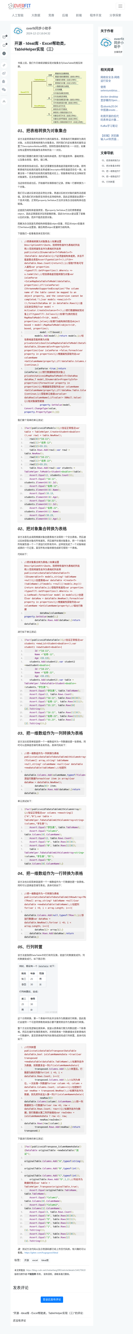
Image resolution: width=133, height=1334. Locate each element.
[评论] (4, 37)
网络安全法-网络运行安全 (110, 79)
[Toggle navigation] (120, 6)
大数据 (35, 15)
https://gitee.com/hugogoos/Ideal (41, 1252)
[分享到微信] (4, 89)
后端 (65, 15)
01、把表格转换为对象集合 (111, 160)
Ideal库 (45, 1260)
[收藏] (4, 45)
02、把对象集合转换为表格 (111, 166)
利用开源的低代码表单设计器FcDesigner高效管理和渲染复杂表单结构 (110, 118)
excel (35, 1260)
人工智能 (18, 15)
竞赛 (51, 15)
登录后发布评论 (52, 1299)
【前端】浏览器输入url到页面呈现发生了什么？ (110, 137)
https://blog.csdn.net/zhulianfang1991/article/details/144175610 (55, 1270)
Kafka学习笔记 (109, 126)
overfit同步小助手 (119, 42)
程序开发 (96, 15)
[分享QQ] (4, 81)
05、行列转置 (108, 182)
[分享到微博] (4, 73)
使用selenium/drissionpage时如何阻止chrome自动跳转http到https (110, 89)
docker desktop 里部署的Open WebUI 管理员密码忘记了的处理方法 (110, 98)
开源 (26, 1260)
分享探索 (115, 15)
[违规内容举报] (4, 53)
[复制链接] (4, 65)
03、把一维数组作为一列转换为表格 (111, 171)
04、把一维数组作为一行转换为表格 (111, 176)
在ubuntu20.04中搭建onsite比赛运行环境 (109, 108)
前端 (79, 15)
